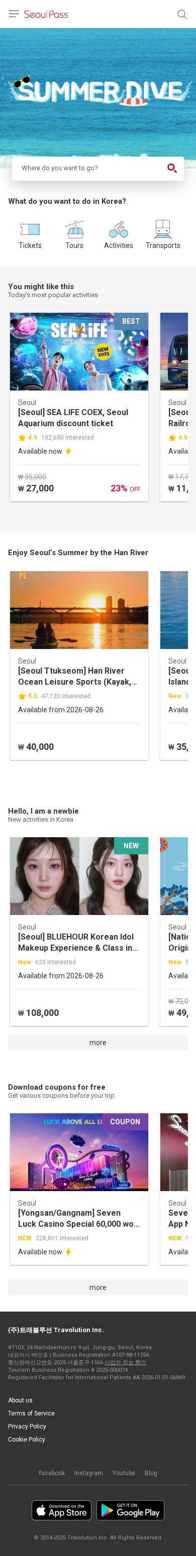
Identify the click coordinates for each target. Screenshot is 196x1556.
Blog (151, 1473)
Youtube (124, 1473)
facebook (52, 1473)
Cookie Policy (26, 1439)
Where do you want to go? (59, 168)
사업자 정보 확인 (125, 1362)
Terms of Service (31, 1413)
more (98, 1043)
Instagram (88, 1473)
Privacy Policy (27, 1426)
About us (20, 1400)
